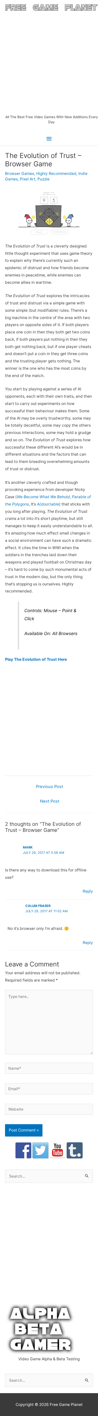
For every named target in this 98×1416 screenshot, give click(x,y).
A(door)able (48, 504)
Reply (88, 891)
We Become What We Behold (43, 496)
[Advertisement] (49, 63)
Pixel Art (27, 179)
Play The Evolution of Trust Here (36, 659)
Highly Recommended (56, 173)
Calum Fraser (38, 906)
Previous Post (49, 786)
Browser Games (19, 173)
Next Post (49, 801)
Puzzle (43, 179)
